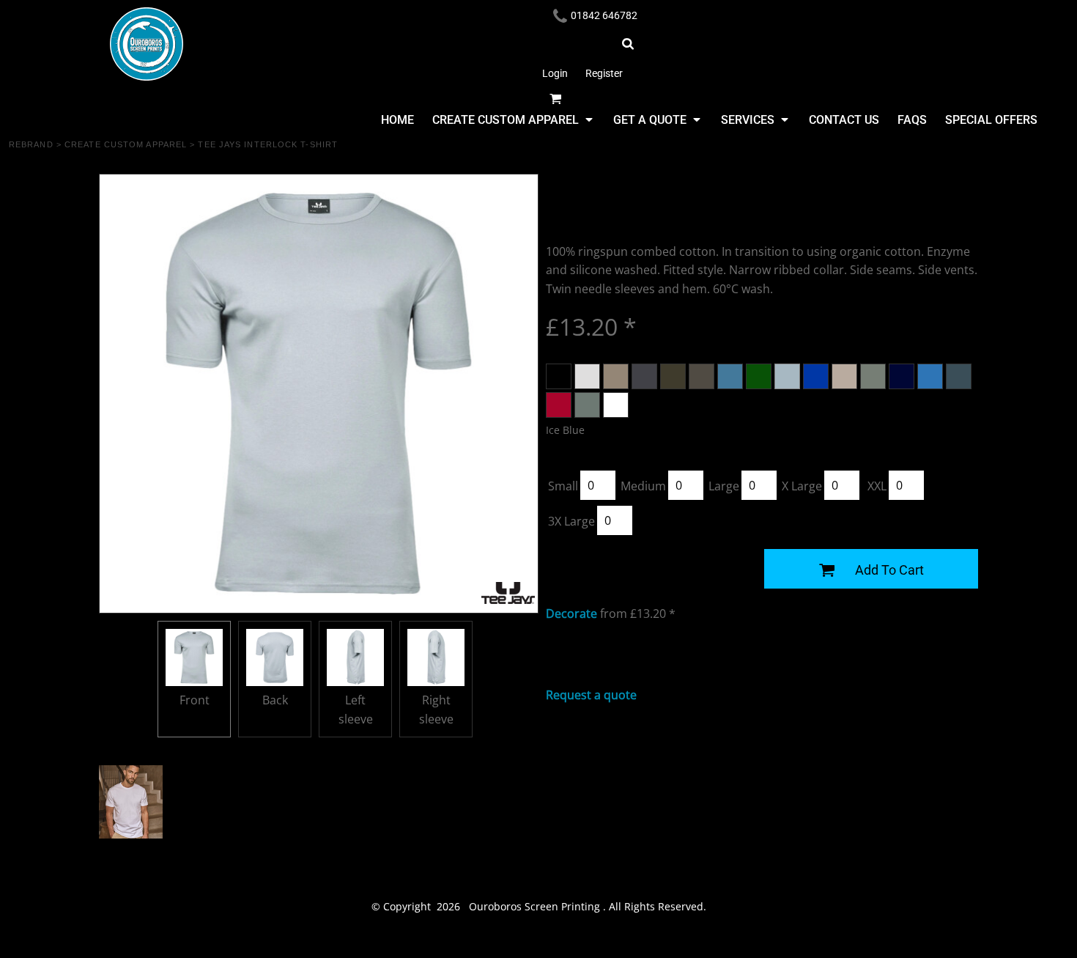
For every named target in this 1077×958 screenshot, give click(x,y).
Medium (643, 486)
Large (723, 486)
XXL (877, 486)
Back (275, 700)
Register (604, 73)
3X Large (571, 521)
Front (195, 700)
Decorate (571, 613)
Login (555, 73)
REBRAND (31, 144)
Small (563, 486)
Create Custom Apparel (125, 144)
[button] (511, 119)
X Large (802, 486)
